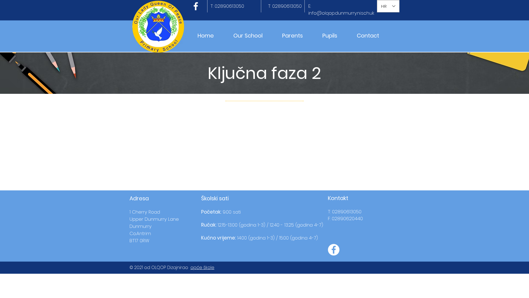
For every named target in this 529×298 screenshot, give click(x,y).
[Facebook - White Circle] (333, 250)
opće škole (202, 267)
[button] (247, 35)
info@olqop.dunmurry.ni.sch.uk (341, 13)
